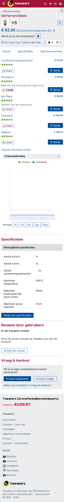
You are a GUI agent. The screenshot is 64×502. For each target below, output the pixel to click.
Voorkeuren (21, 443)
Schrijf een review (14, 350)
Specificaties (25, 51)
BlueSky (11, 456)
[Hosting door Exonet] (16, 405)
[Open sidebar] (62, 10)
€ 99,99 (59, 96)
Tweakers (7, 490)
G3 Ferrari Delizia (14, 16)
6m (29, 224)
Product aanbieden (17, 378)
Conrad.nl (7, 115)
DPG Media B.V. (41, 490)
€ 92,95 (59, 60)
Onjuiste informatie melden (16, 149)
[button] (3, 3)
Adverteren (9, 419)
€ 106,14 (58, 132)
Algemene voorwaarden (16, 433)
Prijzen (6, 51)
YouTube (12, 461)
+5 (14, 22)
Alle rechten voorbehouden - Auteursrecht (25, 494)
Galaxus (6, 132)
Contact (7, 424)
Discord (11, 475)
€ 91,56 (59, 77)
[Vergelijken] (60, 22)
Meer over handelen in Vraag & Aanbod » (28, 385)
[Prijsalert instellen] (38, 36)
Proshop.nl (7, 77)
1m (15, 224)
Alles (45, 224)
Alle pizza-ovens (11, 11)
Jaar (36, 224)
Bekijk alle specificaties (17, 315)
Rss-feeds (12, 470)
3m (22, 224)
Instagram (12, 465)
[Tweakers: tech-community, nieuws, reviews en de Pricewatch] (18, 3)
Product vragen (45, 378)
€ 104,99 (58, 115)
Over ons (20, 424)
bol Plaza (6, 96)
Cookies (7, 443)
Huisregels (8, 429)
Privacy (6, 438)
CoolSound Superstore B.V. (17, 60)
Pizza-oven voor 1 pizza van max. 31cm (21, 42)
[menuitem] (45, 3)
